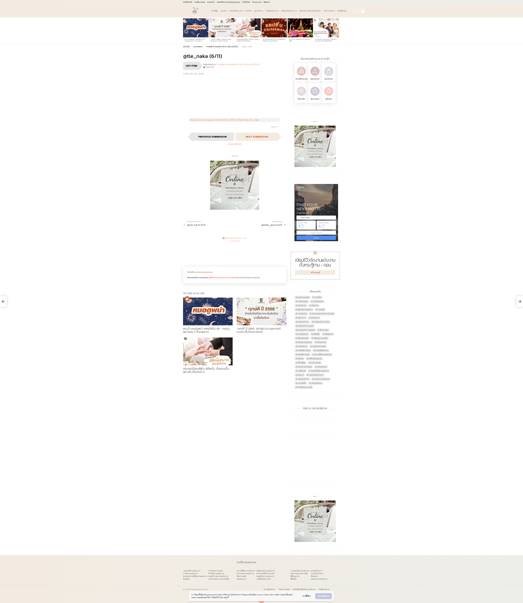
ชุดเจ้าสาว (302, 317)
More (273, 126)
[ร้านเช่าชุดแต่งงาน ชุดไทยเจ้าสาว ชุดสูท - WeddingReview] (314, 76)
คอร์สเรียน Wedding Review (228, 2)
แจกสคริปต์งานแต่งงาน (320, 371)
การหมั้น (318, 297)
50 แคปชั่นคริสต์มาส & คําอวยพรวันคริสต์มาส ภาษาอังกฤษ (274, 40)
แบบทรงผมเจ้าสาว (316, 375)
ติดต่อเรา (267, 2)
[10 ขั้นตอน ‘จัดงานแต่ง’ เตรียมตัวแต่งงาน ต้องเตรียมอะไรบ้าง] (326, 27)
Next (338, 31)
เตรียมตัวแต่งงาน (288, 10)
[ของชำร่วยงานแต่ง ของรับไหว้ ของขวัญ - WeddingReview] (328, 76)
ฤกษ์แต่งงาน (302, 346)
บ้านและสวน (257, 2)
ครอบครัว (211, 2)
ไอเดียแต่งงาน (271, 10)
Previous (184, 31)
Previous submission (212, 136)
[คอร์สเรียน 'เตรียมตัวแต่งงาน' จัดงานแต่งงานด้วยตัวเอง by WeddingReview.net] (234, 207)
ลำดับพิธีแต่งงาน (322, 350)
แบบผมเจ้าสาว (303, 379)
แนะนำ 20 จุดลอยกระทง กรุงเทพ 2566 (299, 40)
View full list (234, 144)
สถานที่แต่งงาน (235, 10)
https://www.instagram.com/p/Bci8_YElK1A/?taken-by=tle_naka (224, 119)
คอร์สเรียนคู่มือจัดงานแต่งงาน (304, 589)
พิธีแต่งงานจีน (303, 338)
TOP (214, 11)
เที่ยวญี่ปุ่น (301, 362)
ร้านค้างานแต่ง (284, 589)
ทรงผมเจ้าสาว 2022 (305, 326)
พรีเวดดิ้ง (301, 99)
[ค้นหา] (357, 10)
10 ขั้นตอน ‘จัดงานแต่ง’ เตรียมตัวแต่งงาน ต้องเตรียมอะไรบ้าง (325, 40)
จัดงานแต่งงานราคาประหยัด (323, 313)
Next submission (257, 136)
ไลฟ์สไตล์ (246, 2)
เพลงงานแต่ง (315, 362)
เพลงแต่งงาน (322, 367)
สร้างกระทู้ (315, 272)
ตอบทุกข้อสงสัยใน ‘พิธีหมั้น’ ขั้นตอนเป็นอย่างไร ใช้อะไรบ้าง (248, 40)
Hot (187, 299)
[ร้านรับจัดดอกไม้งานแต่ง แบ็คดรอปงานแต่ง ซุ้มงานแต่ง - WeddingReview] (314, 96)
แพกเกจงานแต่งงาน (321, 379)
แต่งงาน (301, 375)
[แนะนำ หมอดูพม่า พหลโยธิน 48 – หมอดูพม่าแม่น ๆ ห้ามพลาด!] (195, 27)
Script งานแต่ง (303, 297)
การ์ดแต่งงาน (318, 301)
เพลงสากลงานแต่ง (305, 367)
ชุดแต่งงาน (315, 78)
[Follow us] (352, 11)
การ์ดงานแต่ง (303, 301)
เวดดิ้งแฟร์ (301, 371)
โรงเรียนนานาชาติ (305, 387)
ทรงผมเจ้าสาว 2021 (321, 322)
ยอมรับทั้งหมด (323, 596)
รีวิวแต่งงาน (321, 342)
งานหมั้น (321, 309)
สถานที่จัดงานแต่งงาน (323, 354)
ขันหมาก (314, 305)
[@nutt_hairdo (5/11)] (3, 301)
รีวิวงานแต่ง (329, 10)
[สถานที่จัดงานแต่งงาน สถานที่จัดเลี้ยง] (301, 76)
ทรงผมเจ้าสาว (303, 322)
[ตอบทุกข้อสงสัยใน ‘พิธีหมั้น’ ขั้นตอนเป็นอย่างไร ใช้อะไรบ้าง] (248, 27)
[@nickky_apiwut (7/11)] (519, 301)
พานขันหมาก (303, 334)
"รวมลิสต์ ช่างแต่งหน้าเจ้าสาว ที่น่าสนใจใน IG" (238, 64)
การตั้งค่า (306, 596)
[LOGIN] (363, 10)
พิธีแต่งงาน (329, 334)
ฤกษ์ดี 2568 (187, 2)
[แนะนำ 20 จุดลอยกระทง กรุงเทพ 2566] (300, 27)
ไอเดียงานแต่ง (199, 2)
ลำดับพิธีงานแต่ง (304, 350)
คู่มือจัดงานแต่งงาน (305, 309)
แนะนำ (223, 10)
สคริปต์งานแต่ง (303, 354)
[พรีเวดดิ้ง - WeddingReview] (301, 96)
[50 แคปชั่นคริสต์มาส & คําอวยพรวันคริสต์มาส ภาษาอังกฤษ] (274, 27)
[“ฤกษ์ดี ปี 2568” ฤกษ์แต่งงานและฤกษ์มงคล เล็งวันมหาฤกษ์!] (222, 27)
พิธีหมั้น (317, 334)
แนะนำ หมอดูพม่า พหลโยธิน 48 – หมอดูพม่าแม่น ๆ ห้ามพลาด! (195, 40)
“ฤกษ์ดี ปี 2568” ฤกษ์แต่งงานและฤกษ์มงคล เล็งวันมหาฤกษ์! (221, 40)
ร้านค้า (248, 10)
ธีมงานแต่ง (324, 330)
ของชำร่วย (328, 78)
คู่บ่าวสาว (258, 10)
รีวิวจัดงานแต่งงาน (305, 342)
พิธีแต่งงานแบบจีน (321, 338)
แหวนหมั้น (302, 383)
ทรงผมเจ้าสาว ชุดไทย (306, 330)
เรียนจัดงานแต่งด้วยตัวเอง (310, 10)
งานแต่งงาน (302, 313)
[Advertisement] (234, 96)
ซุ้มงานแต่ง (315, 99)
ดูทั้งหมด (328, 99)
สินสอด (300, 358)
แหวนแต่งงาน (316, 383)
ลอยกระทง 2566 (319, 346)
